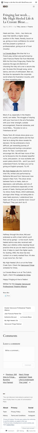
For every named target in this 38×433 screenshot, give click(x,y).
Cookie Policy (10, 424)
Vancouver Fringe (27, 265)
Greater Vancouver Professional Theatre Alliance (17, 309)
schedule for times (23, 275)
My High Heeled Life (11, 171)
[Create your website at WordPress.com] (19, 2)
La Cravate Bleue (9, 53)
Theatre (30, 27)
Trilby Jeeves (21, 27)
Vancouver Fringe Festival (12, 324)
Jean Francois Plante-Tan (12, 313)
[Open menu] (34, 6)
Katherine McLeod (10, 317)
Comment (28, 365)
